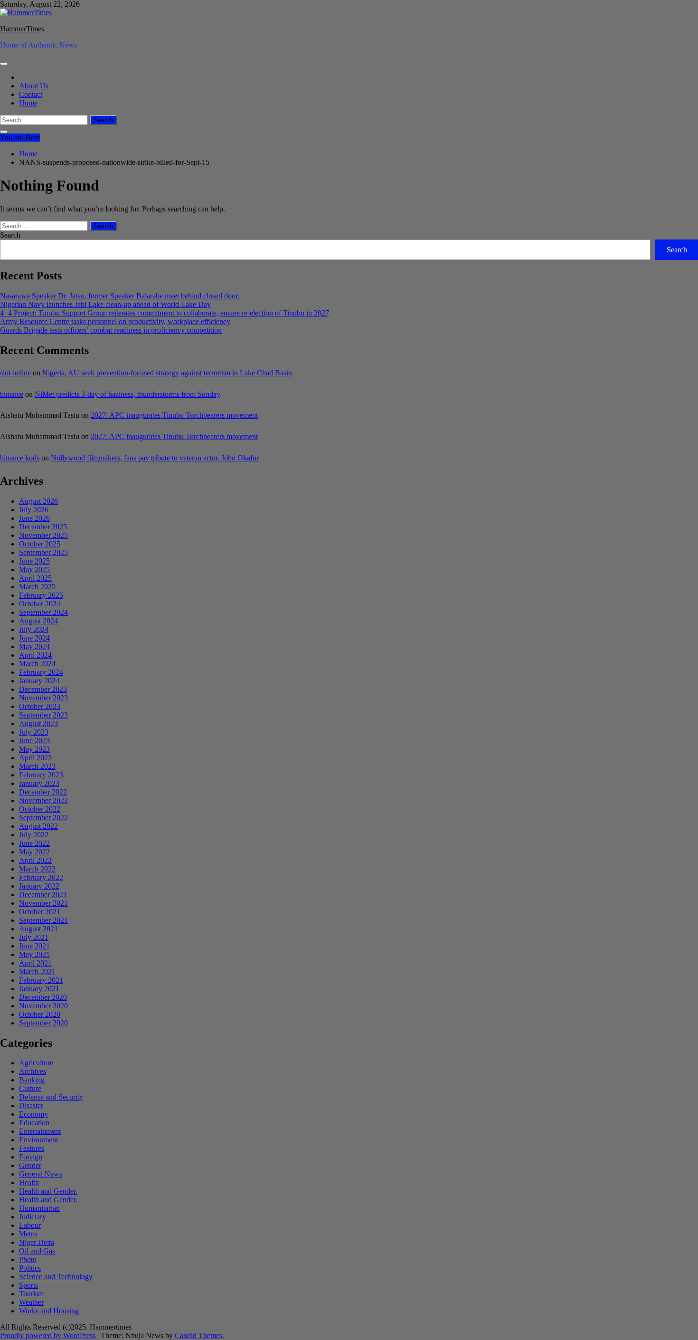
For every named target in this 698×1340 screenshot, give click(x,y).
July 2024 (33, 629)
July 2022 (33, 835)
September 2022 (43, 818)
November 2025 (43, 535)
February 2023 (41, 775)
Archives (32, 1071)
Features (31, 1148)
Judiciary (32, 1217)
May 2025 (34, 569)
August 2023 (38, 723)
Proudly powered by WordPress (48, 1335)
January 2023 (39, 783)
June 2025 (34, 561)
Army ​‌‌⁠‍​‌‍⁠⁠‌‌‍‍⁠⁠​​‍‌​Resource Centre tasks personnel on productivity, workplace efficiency (115, 321)
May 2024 (34, 646)
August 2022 (38, 826)
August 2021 (38, 929)
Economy (33, 1114)
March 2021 (37, 971)
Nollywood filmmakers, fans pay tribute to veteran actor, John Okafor (155, 458)
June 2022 (34, 843)
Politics (30, 1268)
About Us (33, 86)
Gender (30, 1165)
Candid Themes (198, 1335)
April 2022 (35, 860)
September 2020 (43, 1023)
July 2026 (33, 510)
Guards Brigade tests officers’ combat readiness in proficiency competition (111, 330)
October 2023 (39, 706)
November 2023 (43, 698)
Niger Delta (36, 1242)
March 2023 (37, 766)
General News (40, 1174)
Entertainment (40, 1131)
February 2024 (41, 672)
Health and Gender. (48, 1191)
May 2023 (34, 749)
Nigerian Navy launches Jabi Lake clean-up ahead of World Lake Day (105, 304)
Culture (30, 1088)
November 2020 (43, 1006)
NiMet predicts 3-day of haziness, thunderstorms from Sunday (127, 394)
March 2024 (37, 664)
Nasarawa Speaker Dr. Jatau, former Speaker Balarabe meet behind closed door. (119, 296)
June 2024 (34, 638)
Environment (38, 1140)
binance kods (19, 458)
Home (28, 103)
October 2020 (39, 1014)
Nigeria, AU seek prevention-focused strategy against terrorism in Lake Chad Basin (167, 373)
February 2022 (41, 877)
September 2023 (43, 715)
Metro (28, 1234)
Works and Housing (49, 1311)
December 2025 (43, 527)
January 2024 (39, 681)
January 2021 (39, 989)
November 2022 (43, 800)
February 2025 (41, 595)
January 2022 (39, 886)
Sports (28, 1285)
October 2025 (39, 544)
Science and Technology (56, 1277)
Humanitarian (39, 1208)
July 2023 (33, 732)
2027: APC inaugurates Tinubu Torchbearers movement (174, 415)
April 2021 (35, 963)
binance (11, 394)
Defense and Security (51, 1097)
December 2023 (43, 689)
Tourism (31, 1294)
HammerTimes (22, 29)
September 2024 (43, 612)
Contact (30, 94)
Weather (31, 1302)
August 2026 (38, 501)
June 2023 (34, 741)
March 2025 (37, 587)
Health (29, 1182)
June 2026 (34, 518)
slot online (15, 373)
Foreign (30, 1157)
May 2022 (34, 852)
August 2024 (38, 621)
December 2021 (43, 894)
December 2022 (43, 792)
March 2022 (37, 869)
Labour (30, 1225)
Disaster (31, 1105)
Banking (32, 1080)
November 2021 (43, 903)
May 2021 (34, 954)
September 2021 (43, 920)
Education (34, 1123)
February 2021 (41, 980)
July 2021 (33, 937)
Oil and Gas (37, 1251)
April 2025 (35, 578)
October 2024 (39, 604)
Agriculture (36, 1063)
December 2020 (43, 997)
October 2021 (39, 912)
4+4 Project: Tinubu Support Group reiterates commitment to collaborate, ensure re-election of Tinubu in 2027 (164, 313)
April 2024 (35, 655)
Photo (28, 1259)
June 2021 (34, 946)
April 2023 (35, 758)
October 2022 (39, 809)
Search (10, 235)
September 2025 (43, 552)
